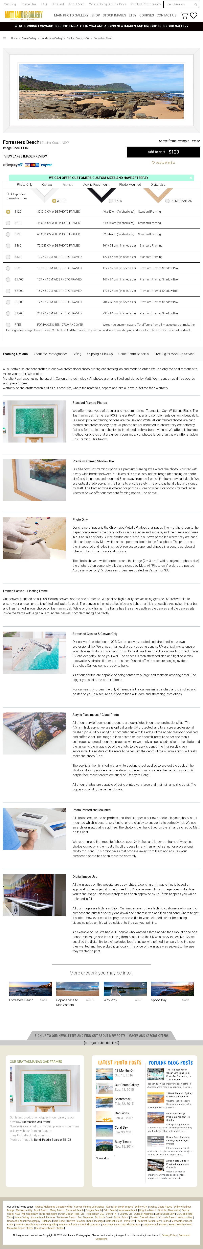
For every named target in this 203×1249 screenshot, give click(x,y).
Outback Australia (144, 1214)
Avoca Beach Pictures (43, 1217)
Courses (146, 15)
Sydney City (141, 1206)
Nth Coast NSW (30, 1214)
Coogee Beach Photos (154, 1224)
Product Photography (146, 4)
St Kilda (162, 1210)
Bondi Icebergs (95, 1221)
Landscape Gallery (51, 38)
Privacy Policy (169, 1235)
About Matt (76, 4)
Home (14, 38)
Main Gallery (29, 38)
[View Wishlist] (193, 15)
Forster (134, 1217)
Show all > (102, 1158)
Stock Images (114, 15)
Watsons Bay (185, 1217)
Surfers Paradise (76, 1221)
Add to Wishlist (165, 162)
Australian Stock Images (119, 1206)
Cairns (166, 1221)
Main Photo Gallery (71, 15)
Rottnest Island (113, 1221)
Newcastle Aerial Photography (23, 1221)
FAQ (44, 4)
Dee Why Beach (148, 1217)
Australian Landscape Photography (121, 1224)
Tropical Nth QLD (95, 1214)
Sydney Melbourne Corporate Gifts (54, 1206)
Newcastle (174, 1210)
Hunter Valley (21, 1217)
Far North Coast (103, 1217)
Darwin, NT (112, 1214)
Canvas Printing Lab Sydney (89, 1206)
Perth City (129, 1221)
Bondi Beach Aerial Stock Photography (79, 1224)
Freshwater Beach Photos (49, 1228)
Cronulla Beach (167, 1217)
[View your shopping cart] (184, 15)
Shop (95, 15)
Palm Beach (110, 1210)
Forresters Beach (66, 1217)
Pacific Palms (121, 1217)
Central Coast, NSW (78, 38)
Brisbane (47, 1221)
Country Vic (126, 1214)
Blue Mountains (48, 1214)
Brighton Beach (147, 1210)
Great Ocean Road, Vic (71, 1214)
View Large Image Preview (25, 156)
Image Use (28, 4)
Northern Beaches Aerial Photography (36, 1224)
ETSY (133, 15)
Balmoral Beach (75, 1210)
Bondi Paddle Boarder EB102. (53, 1139)
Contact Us (166, 15)
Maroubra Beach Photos (20, 1228)
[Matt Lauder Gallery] (24, 15)
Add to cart (163, 152)
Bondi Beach (41, 1210)
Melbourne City (24, 1210)
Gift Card (58, 4)
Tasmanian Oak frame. (36, 1122)
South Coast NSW (165, 1214)
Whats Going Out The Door (107, 4)
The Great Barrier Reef (148, 1221)
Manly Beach (57, 1210)
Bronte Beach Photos (180, 1224)
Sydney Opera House (160, 1206)
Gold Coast (59, 1221)
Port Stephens (85, 1217)
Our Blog (10, 4)
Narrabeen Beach (128, 1210)
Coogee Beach (93, 1210)
